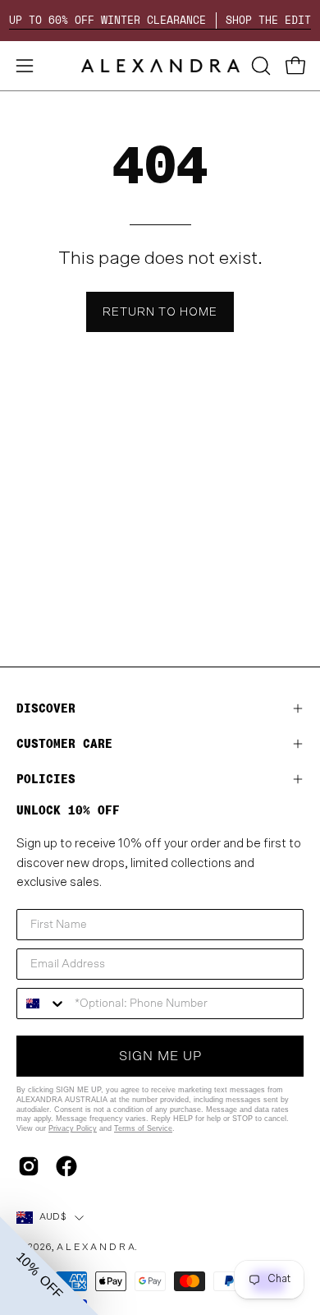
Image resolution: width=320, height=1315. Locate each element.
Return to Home (160, 312)
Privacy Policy (72, 1128)
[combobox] (41, 1003)
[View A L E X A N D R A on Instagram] (28, 1166)
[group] (160, 20)
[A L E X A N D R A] (160, 66)
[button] (259, 65)
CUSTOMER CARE (64, 743)
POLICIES (45, 779)
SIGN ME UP (160, 1056)
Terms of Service (143, 1128)
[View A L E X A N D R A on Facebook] (66, 1166)
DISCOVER (45, 708)
